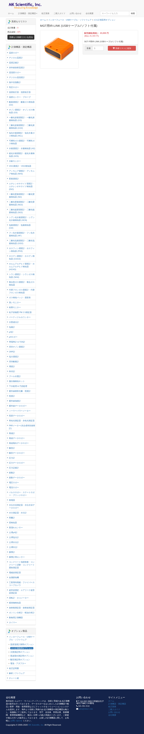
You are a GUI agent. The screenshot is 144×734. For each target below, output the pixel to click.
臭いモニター (15, 302)
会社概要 (90, 13)
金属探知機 (14, 577)
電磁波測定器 (15, 572)
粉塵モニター (15, 307)
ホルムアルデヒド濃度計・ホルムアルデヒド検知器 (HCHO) (22, 267)
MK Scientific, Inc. (36, 725)
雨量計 (12, 518)
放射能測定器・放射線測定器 (22, 608)
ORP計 (12, 352)
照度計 (12, 396)
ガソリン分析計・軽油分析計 (22, 612)
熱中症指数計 (15, 82)
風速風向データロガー (19, 443)
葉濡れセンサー (16, 527)
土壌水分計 (14, 542)
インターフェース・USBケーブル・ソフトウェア (70, 20)
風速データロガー (17, 438)
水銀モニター (15, 161)
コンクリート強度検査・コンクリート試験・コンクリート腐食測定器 (22, 565)
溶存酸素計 (14, 361)
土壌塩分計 (14, 537)
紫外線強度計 (15, 401)
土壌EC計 (13, 547)
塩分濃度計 (14, 356)
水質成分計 (14, 322)
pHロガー (13, 337)
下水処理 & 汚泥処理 (18, 386)
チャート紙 (14, 678)
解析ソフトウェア (17, 673)
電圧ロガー (14, 482)
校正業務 (45, 13)
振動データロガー (17, 477)
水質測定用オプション (20, 652)
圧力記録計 (14, 468)
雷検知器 (13, 522)
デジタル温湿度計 (17, 77)
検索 (133, 13)
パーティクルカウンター (20, 317)
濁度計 (12, 366)
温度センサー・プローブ (20, 97)
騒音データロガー (17, 453)
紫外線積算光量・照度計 (20, 391)
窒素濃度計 (14, 179)
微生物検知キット (17, 381)
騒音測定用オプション (20, 659)
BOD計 (12, 371)
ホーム (11, 13)
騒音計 (12, 448)
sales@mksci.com (86, 709)
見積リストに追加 (123, 48)
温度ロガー (14, 53)
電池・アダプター (18, 663)
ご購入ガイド (59, 13)
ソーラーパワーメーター (20, 411)
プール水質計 (15, 376)
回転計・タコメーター (19, 598)
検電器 (12, 500)
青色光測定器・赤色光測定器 (22, 420)
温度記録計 (14, 62)
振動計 (12, 473)
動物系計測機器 (16, 617)
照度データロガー (17, 416)
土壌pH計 (13, 532)
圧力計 (12, 458)
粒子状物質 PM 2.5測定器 (20, 312)
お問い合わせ (75, 13)
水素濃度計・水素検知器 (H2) (22, 148)
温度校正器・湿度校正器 (20, 92)
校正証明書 (14, 668)
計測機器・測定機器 (27, 13)
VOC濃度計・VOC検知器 (20, 166)
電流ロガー (14, 487)
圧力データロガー (17, 463)
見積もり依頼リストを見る (21, 37)
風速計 (12, 433)
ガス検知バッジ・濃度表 (20, 297)
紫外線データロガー (18, 406)
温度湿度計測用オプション (22, 644)
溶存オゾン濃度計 (17, 347)
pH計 (11, 332)
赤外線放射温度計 (17, 67)
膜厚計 (12, 552)
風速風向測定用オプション (22, 656)
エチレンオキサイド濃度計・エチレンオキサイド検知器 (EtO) (22, 186)
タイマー (13, 622)
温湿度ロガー (15, 72)
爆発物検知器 (15, 603)
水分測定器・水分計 (18, 513)
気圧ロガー (14, 87)
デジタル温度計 (16, 58)
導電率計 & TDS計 (17, 342)
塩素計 (12, 327)
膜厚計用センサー (17, 557)
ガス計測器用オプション (104, 20)
